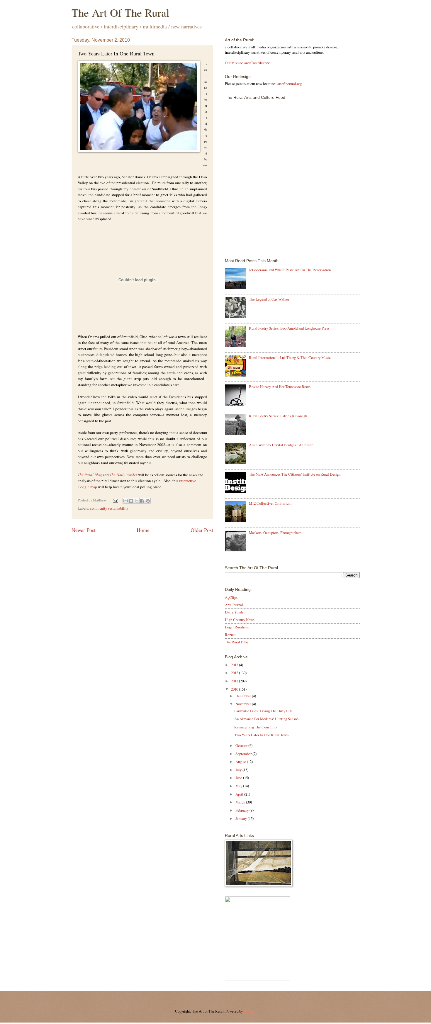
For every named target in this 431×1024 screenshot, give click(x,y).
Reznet (230, 634)
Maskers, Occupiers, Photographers (275, 532)
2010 (235, 689)
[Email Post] (115, 500)
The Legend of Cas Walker (269, 299)
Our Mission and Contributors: (247, 62)
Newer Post (84, 529)
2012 (235, 672)
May (239, 786)
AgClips (231, 597)
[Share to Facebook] (142, 501)
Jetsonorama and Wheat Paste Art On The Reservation (290, 269)
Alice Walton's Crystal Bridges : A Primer (281, 444)
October (241, 745)
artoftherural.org (289, 83)
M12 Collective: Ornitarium (270, 503)
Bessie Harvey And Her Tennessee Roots (279, 386)
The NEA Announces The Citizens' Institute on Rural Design (294, 474)
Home (143, 529)
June (239, 777)
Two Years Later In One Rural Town (261, 735)
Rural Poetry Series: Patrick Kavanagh (278, 415)
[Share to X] (137, 501)
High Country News (239, 619)
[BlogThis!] (131, 501)
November (243, 703)
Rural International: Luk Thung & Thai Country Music (290, 357)
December (243, 696)
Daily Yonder (235, 612)
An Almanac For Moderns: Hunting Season (266, 718)
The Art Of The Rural (120, 12)
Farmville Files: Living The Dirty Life (263, 710)
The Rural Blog (90, 474)
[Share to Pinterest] (148, 501)
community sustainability (109, 508)
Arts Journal (234, 604)
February (242, 810)
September (243, 753)
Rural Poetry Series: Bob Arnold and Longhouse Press (289, 328)
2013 (235, 664)
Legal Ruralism (237, 627)
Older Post (202, 529)
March (240, 802)
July (238, 769)
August (241, 761)
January (241, 818)
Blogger (249, 1011)
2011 (235, 681)
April (239, 794)
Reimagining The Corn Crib (255, 727)
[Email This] (125, 501)
